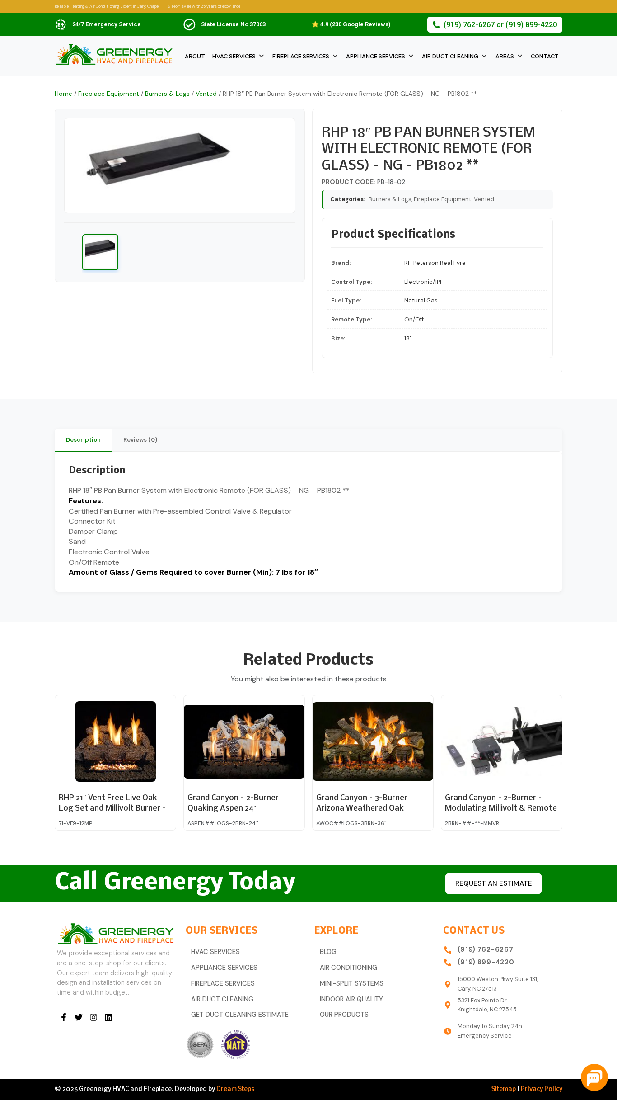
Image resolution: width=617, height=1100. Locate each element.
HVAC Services (234, 56)
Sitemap (503, 1089)
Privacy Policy (541, 1089)
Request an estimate (493, 883)
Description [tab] (83, 440)
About (195, 56)
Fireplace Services (300, 56)
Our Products (344, 1014)
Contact (545, 56)
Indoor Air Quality (351, 999)
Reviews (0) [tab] (140, 440)
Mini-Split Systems (351, 983)
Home (63, 94)
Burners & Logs (167, 94)
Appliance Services (375, 56)
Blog (328, 952)
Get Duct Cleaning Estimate (240, 1014)
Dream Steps (235, 1089)
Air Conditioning (348, 967)
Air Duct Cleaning (450, 56)
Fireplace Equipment (108, 94)
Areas (504, 56)
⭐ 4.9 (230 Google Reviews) (351, 24)
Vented (206, 94)
